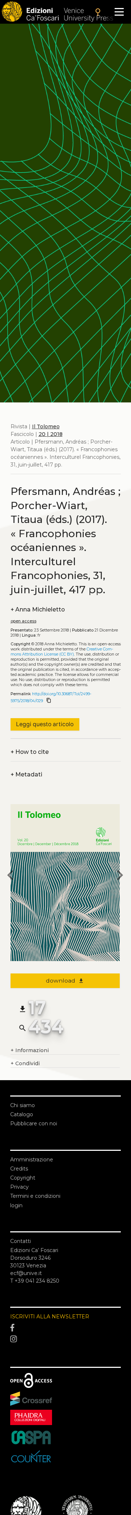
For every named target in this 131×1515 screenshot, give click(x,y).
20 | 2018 (51, 434)
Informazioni (30, 1050)
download (65, 980)
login (16, 1205)
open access (23, 621)
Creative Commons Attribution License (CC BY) (62, 652)
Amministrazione (31, 1159)
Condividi (25, 1063)
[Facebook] (65, 1328)
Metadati (26, 774)
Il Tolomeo (46, 426)
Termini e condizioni (35, 1196)
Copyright (22, 1177)
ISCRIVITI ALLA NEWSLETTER (49, 1316)
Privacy (19, 1187)
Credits (19, 1168)
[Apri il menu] (119, 12)
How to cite (30, 752)
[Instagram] (65, 1339)
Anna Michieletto (38, 609)
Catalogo (21, 1114)
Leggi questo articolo (45, 724)
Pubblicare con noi (33, 1123)
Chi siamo (22, 1105)
